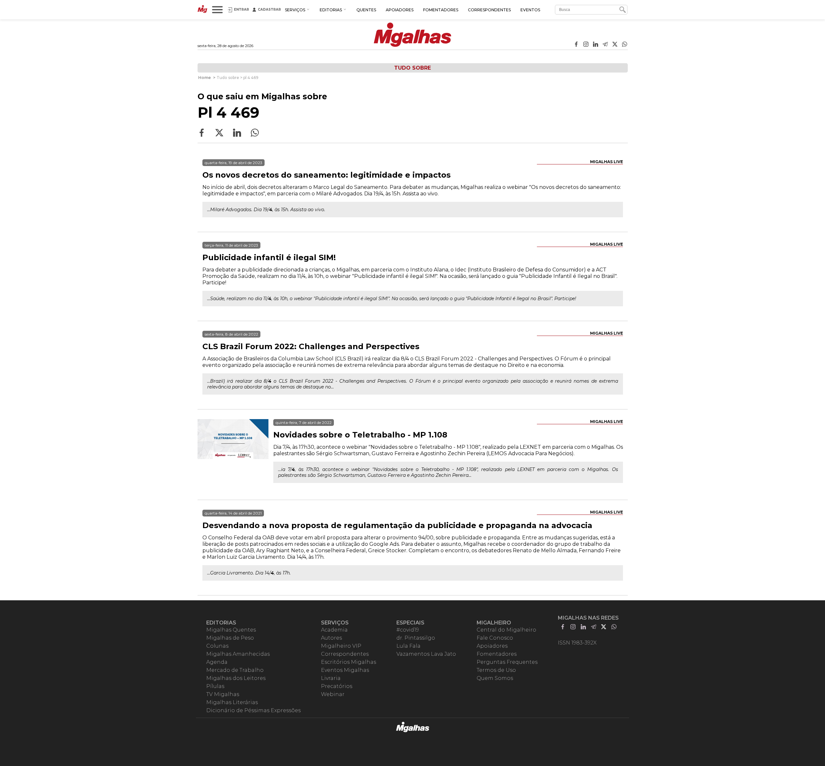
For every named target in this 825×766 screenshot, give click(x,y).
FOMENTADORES (440, 9)
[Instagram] (586, 45)
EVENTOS (530, 9)
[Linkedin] (595, 45)
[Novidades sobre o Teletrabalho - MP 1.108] (233, 454)
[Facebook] (576, 45)
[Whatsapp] (624, 45)
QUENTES (366, 9)
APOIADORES (399, 9)
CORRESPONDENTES (489, 9)
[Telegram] (605, 45)
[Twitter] (615, 45)
